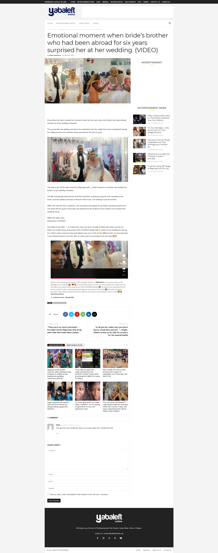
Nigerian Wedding (59, 303)
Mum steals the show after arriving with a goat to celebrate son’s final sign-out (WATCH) (115, 373)
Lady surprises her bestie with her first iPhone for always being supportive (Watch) (58, 405)
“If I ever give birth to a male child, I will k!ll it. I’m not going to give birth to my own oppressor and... (87, 405)
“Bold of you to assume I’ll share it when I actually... (159, 156)
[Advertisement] (127, 12)
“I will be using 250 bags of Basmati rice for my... (159, 167)
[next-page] (127, 345)
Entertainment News (85, 2)
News (95, 23)
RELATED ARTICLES (56, 345)
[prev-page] (123, 345)
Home (73, 2)
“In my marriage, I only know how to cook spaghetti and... (158, 130)
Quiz (139, 2)
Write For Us (157, 550)
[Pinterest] (77, 314)
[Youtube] (120, 538)
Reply (58, 433)
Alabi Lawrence (55, 55)
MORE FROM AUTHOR (74, 345)
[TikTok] (109, 538)
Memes (146, 2)
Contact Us (155, 2)
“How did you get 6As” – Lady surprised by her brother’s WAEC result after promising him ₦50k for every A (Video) (87, 374)
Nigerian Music (117, 2)
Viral (98, 2)
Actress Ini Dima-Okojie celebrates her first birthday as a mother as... (159, 143)
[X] (71, 314)
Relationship (130, 2)
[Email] (94, 314)
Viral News (84, 23)
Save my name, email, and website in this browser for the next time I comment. (79, 494)
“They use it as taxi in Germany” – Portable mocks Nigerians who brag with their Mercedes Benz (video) (64, 330)
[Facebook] (65, 314)
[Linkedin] (88, 314)
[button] (169, 23)
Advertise (166, 2)
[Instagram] (103, 538)
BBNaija (105, 2)
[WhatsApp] (82, 314)
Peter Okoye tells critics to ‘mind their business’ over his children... (159, 117)
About (138, 550)
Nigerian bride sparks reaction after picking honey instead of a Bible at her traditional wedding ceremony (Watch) (59, 374)
